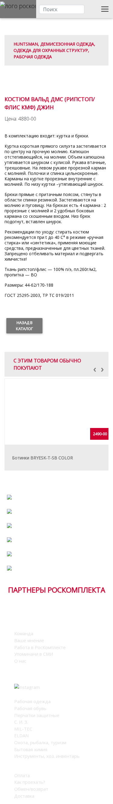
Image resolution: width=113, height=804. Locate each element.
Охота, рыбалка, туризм (40, 742)
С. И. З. (21, 722)
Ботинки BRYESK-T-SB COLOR (42, 458)
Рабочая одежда (32, 701)
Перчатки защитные (36, 715)
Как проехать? (29, 782)
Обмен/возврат (31, 789)
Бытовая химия (30, 749)
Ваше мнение (29, 640)
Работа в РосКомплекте (56, 535)
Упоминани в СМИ (33, 654)
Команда (23, 633)
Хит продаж (56, 549)
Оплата (22, 775)
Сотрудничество (56, 492)
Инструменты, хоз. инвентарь (47, 756)
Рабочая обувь (30, 708)
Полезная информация (56, 520)
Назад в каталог (24, 325)
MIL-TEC (23, 729)
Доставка (24, 796)
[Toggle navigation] (105, 9)
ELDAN (21, 735)
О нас (20, 661)
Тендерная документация (56, 559)
